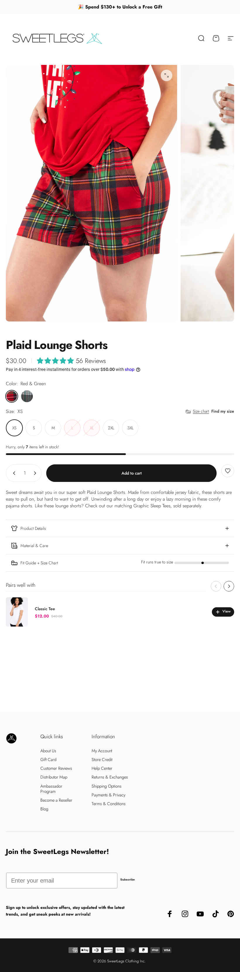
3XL (130, 428)
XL (92, 428)
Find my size (222, 411)
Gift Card (48, 759)
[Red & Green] (12, 396)
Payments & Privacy (108, 795)
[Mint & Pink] (27, 396)
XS (14, 428)
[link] (120, 563)
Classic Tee (45, 609)
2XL (111, 428)
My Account (102, 750)
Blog (44, 809)
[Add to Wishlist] (227, 470)
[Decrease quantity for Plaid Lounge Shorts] (13, 473)
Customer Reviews (56, 768)
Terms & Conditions (109, 803)
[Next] (229, 586)
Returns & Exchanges (110, 777)
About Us (48, 750)
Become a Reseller (56, 800)
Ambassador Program (51, 789)
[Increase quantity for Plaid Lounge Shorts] (36, 473)
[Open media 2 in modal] (166, 75)
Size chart (201, 411)
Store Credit (102, 759)
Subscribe (127, 879)
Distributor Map (53, 777)
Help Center (102, 768)
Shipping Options (106, 786)
